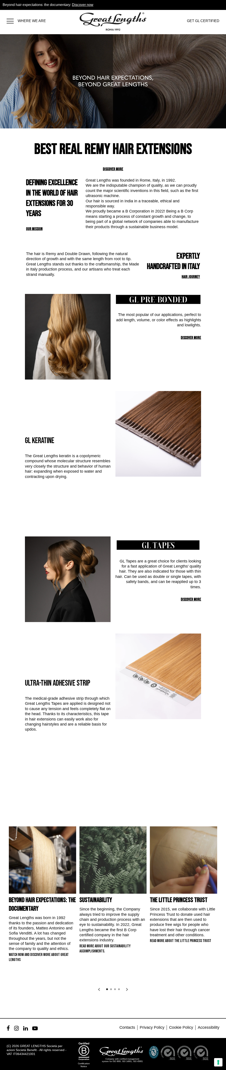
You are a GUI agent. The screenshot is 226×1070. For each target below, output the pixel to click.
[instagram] (16, 1028)
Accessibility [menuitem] (208, 1027)
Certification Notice (84, 1065)
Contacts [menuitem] (127, 1027)
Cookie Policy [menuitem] (181, 1027)
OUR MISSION (34, 229)
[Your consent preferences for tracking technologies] (218, 1062)
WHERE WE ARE (32, 21)
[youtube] (35, 1028)
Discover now (82, 5)
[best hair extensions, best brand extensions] (12, 20)
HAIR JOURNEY (191, 277)
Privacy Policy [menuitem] (152, 1027)
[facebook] (8, 1028)
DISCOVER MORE (113, 169)
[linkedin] (25, 1028)
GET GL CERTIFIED (203, 21)
